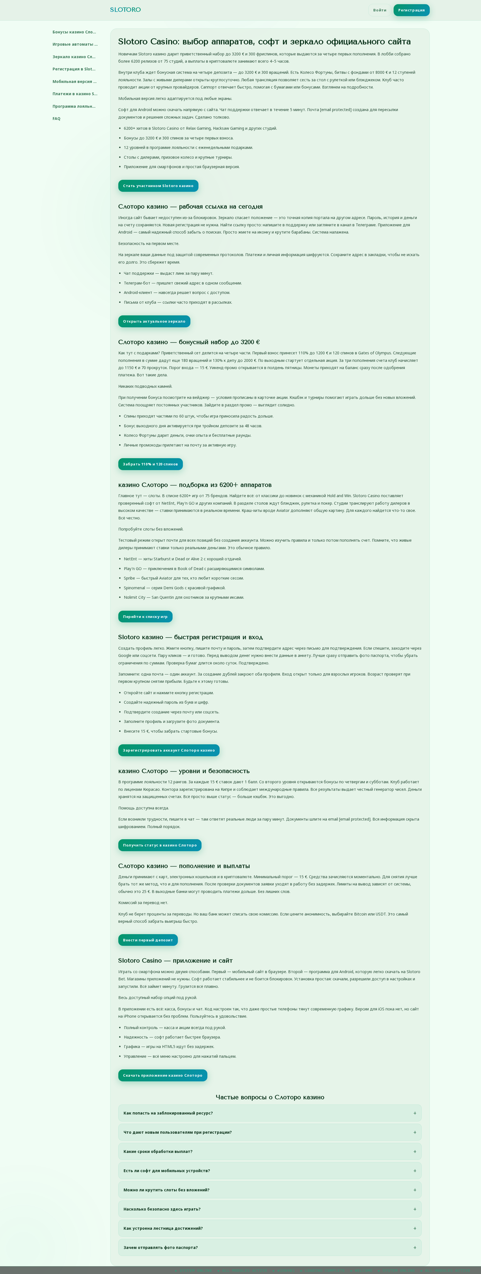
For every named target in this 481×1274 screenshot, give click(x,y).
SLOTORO (125, 9)
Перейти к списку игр (145, 616)
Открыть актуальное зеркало (154, 321)
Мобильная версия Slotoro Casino (77, 81)
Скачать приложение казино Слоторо (163, 1075)
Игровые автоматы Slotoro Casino (77, 44)
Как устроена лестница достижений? (163, 1228)
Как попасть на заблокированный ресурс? (168, 1113)
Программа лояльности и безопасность (77, 106)
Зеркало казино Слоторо (77, 56)
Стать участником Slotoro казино (158, 185)
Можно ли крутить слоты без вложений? (167, 1189)
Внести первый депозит (148, 939)
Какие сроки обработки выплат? (158, 1151)
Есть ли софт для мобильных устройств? (167, 1170)
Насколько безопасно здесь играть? (162, 1209)
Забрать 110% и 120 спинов (150, 464)
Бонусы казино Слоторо (77, 32)
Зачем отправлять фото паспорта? (161, 1247)
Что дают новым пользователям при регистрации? (178, 1132)
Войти (379, 10)
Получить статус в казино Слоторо (160, 845)
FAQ (56, 118)
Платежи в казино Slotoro (77, 93)
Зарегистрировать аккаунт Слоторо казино (169, 750)
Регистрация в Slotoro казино (77, 69)
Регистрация (411, 10)
